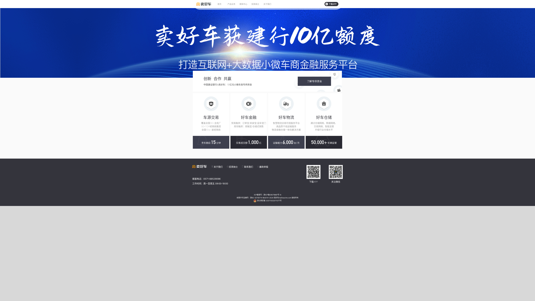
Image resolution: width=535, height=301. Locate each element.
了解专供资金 (314, 81)
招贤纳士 (255, 4)
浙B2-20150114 (256, 198)
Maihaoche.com (203, 4)
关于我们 (267, 4)
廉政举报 (263, 166)
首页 (219, 4)
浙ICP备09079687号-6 (272, 195)
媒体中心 (243, 4)
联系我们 (248, 166)
